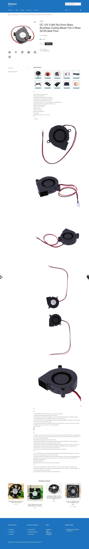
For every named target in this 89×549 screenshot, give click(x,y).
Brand (17, 10)
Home (10, 14)
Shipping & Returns (33, 531)
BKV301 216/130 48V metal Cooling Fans (73, 530)
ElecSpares (48, 529)
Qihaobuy (12, 3)
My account (28, 10)
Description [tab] (10, 68)
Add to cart (48, 43)
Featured (22, 10)
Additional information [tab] (12, 71)
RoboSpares (49, 534)
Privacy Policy (32, 529)
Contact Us (35, 10)
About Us (12, 529)
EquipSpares (49, 532)
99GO (47, 531)
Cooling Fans (15, 14)
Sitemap (11, 534)
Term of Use (31, 534)
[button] (35, 22)
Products (10, 10)
